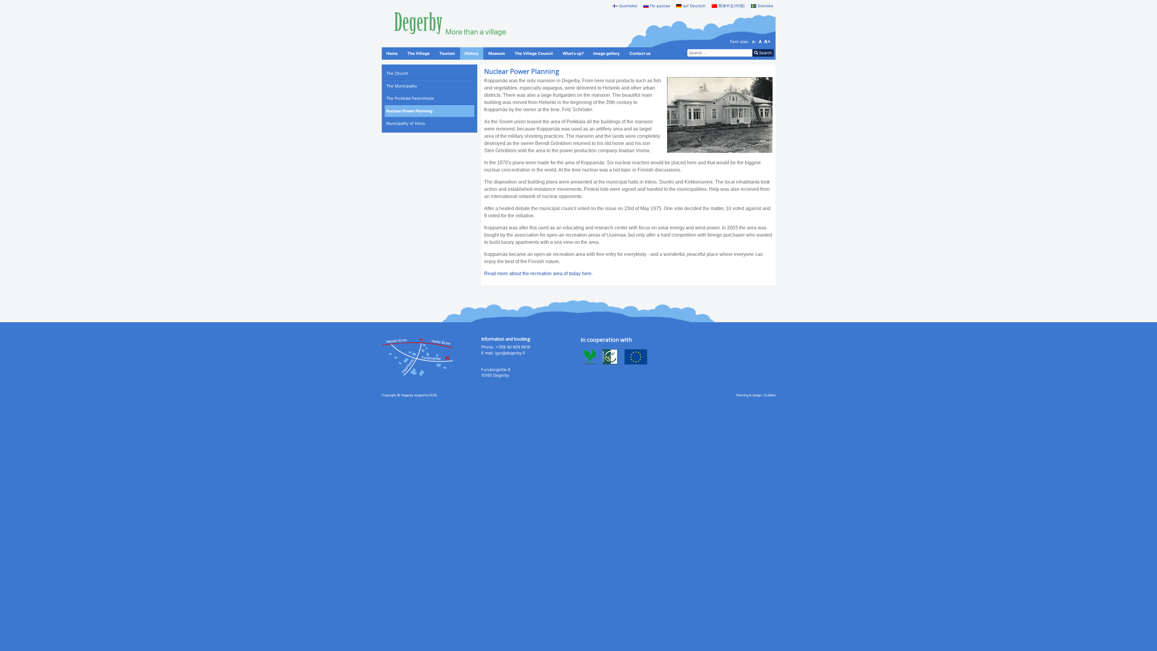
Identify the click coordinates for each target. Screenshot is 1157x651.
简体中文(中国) (731, 5)
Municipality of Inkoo (405, 123)
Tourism (447, 53)
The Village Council (534, 53)
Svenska (764, 5)
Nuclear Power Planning (409, 110)
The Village (418, 53)
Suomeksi (627, 5)
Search (765, 52)
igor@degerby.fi (510, 353)
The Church (397, 73)
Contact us (640, 53)
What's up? (573, 53)
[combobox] (720, 53)
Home (392, 53)
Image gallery (606, 53)
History (472, 53)
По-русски (659, 5)
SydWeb (769, 395)
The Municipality (401, 85)
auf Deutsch (694, 5)
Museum (496, 53)
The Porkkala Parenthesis (410, 98)
